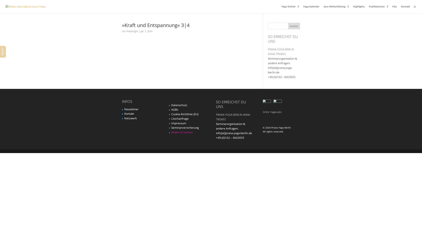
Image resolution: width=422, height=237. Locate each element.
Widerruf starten (182, 132)
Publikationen (377, 6)
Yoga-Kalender (311, 6)
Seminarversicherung (185, 128)
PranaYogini (132, 31)
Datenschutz (179, 105)
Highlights (359, 6)
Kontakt (405, 6)
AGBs (174, 109)
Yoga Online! (288, 6)
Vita (394, 6)
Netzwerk (130, 118)
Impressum (178, 123)
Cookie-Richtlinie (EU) (184, 114)
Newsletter (131, 109)
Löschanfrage (180, 118)
